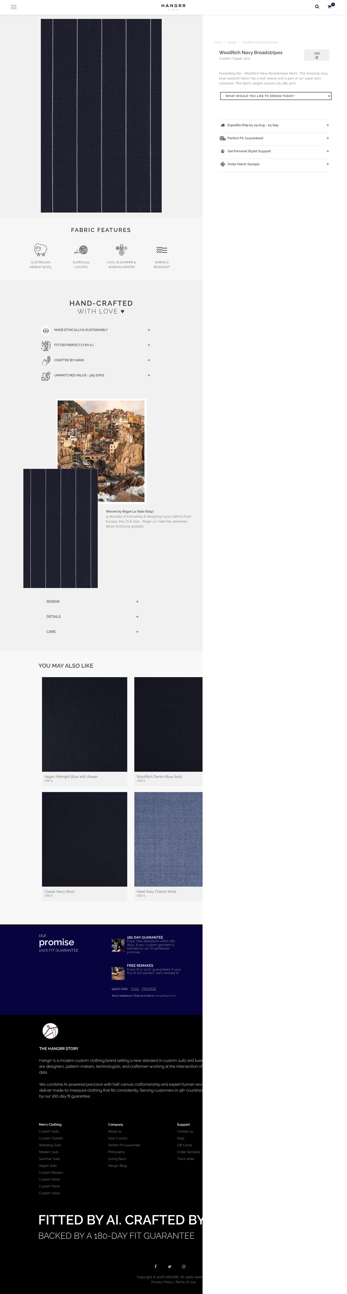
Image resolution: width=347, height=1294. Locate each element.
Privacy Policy (162, 1282)
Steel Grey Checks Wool (156, 891)
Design (232, 42)
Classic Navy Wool (59, 891)
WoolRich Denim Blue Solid (159, 777)
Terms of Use (186, 1282)
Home (218, 42)
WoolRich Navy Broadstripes (260, 42)
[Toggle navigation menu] (12, 7)
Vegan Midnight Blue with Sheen (71, 777)
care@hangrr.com (165, 995)
